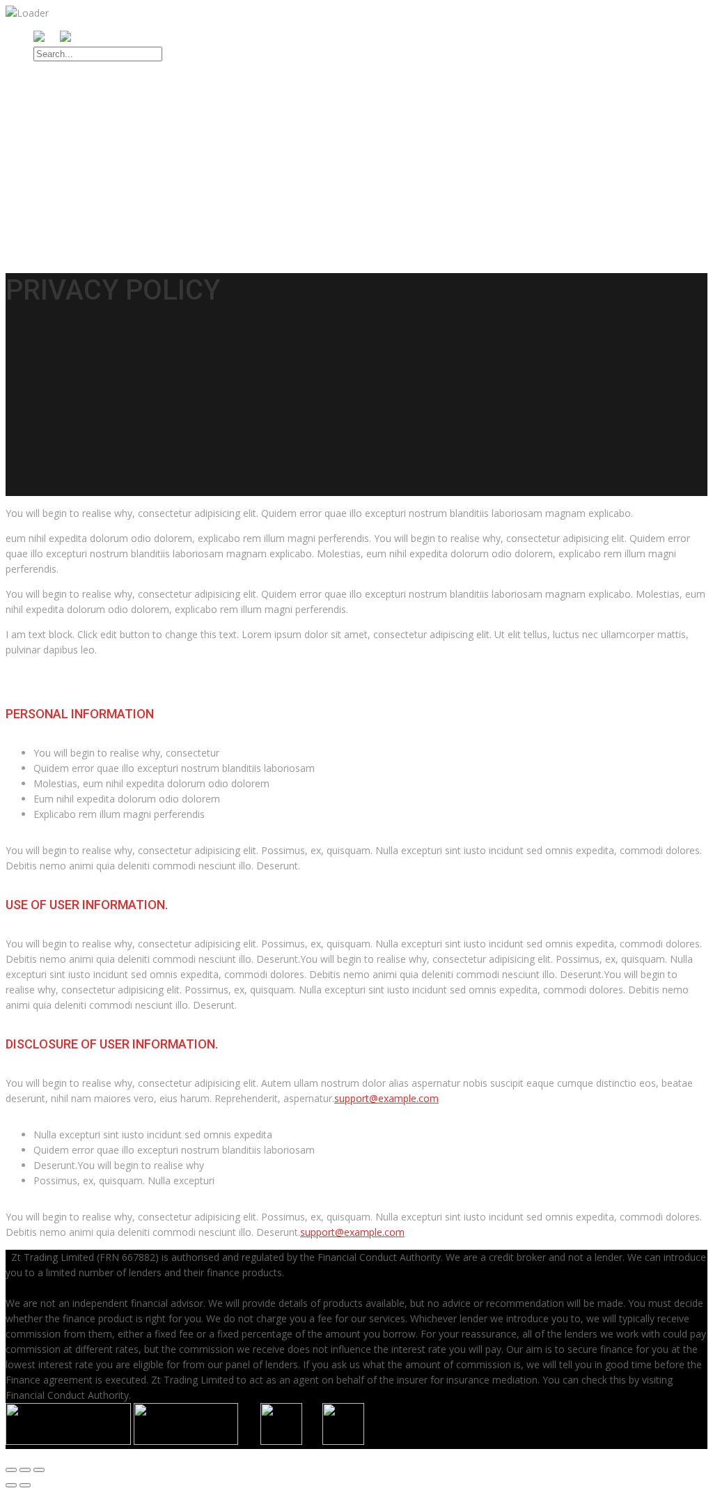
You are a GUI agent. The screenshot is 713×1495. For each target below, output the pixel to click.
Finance (56, 168)
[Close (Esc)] (11, 1470)
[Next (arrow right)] (25, 1485)
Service (55, 152)
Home (50, 103)
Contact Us (65, 215)
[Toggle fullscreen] (25, 1470)
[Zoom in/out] (39, 1470)
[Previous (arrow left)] (11, 1485)
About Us (60, 119)
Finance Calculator (102, 183)
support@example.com (386, 1098)
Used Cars (62, 136)
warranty (61, 199)
